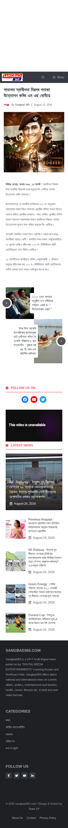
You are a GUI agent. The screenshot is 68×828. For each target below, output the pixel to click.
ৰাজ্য (8, 720)
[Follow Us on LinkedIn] (32, 776)
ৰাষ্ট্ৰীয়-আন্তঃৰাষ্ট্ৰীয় (15, 727)
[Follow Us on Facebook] (9, 776)
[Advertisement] (34, 36)
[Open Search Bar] (43, 77)
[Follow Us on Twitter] (17, 776)
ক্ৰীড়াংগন (10, 741)
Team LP (34, 808)
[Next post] (61, 341)
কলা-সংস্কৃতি (12, 748)
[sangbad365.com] (12, 77)
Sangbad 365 (22, 104)
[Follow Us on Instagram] (25, 776)
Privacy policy (48, 817)
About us (17, 817)
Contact (31, 817)
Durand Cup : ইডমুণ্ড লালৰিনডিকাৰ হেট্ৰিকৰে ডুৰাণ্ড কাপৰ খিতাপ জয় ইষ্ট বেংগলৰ (42, 619)
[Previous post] (6, 303)
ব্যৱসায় (9, 734)
